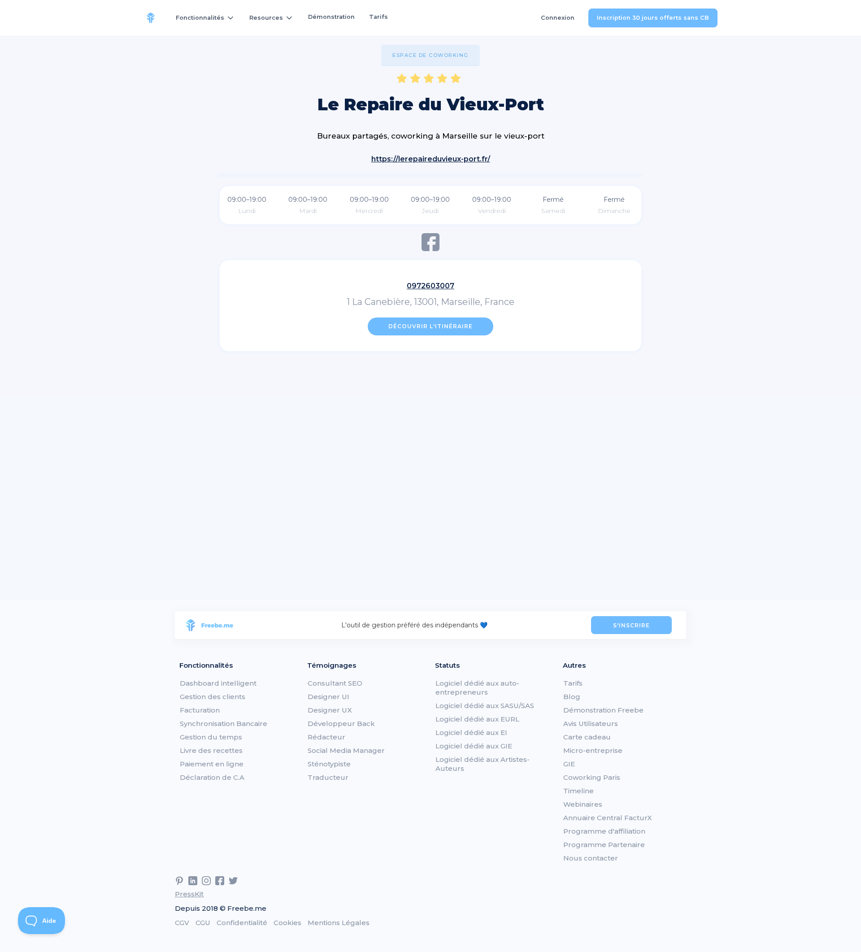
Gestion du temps (211, 737)
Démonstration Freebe (603, 710)
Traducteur (328, 777)
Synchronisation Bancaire (223, 723)
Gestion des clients (212, 696)
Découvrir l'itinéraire (430, 326)
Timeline (578, 791)
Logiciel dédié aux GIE (473, 746)
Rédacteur (326, 737)
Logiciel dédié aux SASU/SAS (484, 705)
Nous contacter (590, 858)
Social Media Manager (346, 750)
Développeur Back (341, 723)
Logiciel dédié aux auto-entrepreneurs (477, 687)
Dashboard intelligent (218, 683)
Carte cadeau (587, 737)
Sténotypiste (329, 764)
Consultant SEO (335, 683)
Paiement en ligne (212, 764)
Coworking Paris (591, 777)
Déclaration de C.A (212, 777)
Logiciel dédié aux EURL (477, 719)
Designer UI (328, 696)
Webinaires (582, 804)
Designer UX (330, 710)
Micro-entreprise (592, 750)
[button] (205, 18)
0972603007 (430, 286)
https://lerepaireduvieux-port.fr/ (430, 159)
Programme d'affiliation (604, 831)
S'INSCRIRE (631, 625)
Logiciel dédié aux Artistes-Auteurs (482, 764)
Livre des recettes (211, 750)
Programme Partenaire (604, 844)
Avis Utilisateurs (590, 723)
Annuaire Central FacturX (607, 817)
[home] (151, 18)
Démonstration (331, 16)
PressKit (189, 894)
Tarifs (378, 16)
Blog (571, 696)
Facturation (200, 710)
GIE (569, 764)
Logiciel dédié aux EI (471, 732)
